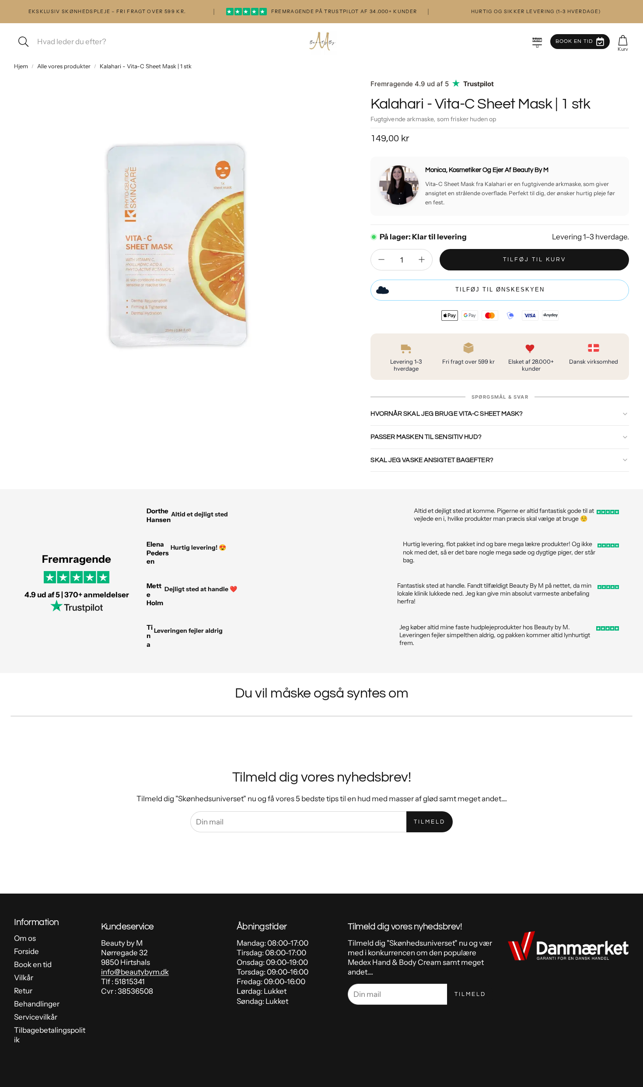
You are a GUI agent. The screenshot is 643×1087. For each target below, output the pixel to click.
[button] (537, 41)
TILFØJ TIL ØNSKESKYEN (500, 289)
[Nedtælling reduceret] (381, 259)
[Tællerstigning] (422, 259)
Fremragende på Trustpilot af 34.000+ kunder (322, 11)
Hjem (21, 66)
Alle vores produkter (64, 66)
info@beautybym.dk (135, 972)
